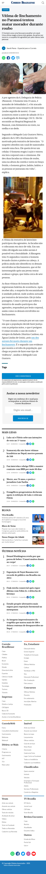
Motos (4, 822)
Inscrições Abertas (30, 701)
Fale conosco (28, 683)
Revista (26, 824)
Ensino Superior (29, 652)
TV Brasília (30, 798)
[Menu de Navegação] (3, 3)
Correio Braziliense (8, 645)
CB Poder (27, 809)
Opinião (4, 680)
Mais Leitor (6, 765)
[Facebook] (8, 58)
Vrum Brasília (28, 813)
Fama (4, 728)
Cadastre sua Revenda (9, 832)
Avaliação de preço (8, 816)
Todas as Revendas (8, 828)
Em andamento (29, 698)
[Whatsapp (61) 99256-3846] (12, 854)
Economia (5, 664)
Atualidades (28, 827)
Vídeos (4, 819)
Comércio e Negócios (31, 792)
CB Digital (5, 707)
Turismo (4, 689)
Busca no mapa (29, 734)
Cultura (26, 667)
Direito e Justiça (7, 704)
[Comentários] (18, 58)
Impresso (7, 696)
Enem (26, 661)
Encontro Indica (29, 831)
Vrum (5, 798)
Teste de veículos (7, 813)
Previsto (27, 695)
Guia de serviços (29, 744)
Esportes (5, 673)
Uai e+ (26, 845)
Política (4, 658)
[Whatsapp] (3, 58)
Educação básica (29, 649)
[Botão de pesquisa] (43, 3)
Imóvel (28, 723)
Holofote (5, 683)
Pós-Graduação (29, 680)
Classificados (31, 767)
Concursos (30, 687)
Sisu (25, 674)
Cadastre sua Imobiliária (32, 763)
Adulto (26, 786)
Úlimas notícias (29, 740)
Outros (28, 835)
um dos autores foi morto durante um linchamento (20, 341)
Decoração (27, 750)
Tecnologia (5, 686)
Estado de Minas (29, 839)
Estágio (26, 658)
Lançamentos (28, 737)
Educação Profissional (31, 677)
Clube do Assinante (8, 714)
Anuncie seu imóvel (30, 731)
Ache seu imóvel (29, 728)
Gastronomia (6, 734)
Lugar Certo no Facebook (32, 756)
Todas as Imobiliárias (31, 759)
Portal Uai (27, 842)
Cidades (4, 654)
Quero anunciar (29, 771)
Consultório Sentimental (10, 731)
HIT (3, 758)
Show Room (28, 747)
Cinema (4, 749)
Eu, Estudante (31, 644)
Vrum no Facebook (8, 825)
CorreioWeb (8, 723)
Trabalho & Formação (31, 655)
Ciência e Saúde (7, 677)
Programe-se (6, 752)
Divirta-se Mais (10, 744)
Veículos (26, 777)
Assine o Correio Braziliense (11, 717)
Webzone (5, 737)
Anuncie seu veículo (8, 806)
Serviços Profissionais (31, 789)
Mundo (4, 667)
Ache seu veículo (7, 803)
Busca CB (5, 711)
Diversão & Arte (7, 670)
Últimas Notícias (29, 664)
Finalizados (27, 705)
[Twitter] (13, 58)
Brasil (4, 661)
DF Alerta (27, 803)
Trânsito (4, 692)
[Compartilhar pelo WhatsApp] (33, 444)
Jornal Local (28, 806)
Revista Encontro (33, 817)
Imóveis (26, 774)
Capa (3, 651)
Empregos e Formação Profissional (31, 782)
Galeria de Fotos (29, 753)
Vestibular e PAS (29, 671)
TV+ (3, 762)
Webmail (5, 740)
